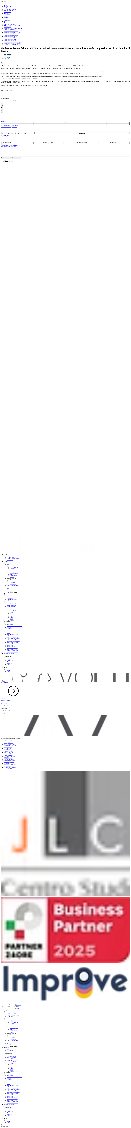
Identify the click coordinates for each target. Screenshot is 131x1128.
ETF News (9, 1079)
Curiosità (9, 1110)
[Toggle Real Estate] (7, 581)
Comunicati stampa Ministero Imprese (13, 42)
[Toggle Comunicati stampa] (7, 609)
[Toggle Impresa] (7, 571)
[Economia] (12, 1021)
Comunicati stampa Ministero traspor (12, 43)
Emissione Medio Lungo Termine (9, 127)
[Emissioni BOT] (65, 134)
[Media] (4, 1120)
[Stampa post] (2, 112)
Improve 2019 (10, 1096)
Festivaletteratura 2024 (12, 1099)
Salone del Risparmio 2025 (13, 1092)
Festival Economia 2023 (12, 1101)
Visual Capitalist (7, 27)
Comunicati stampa (11, 1060)
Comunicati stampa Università (11, 36)
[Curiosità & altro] (4, 1108)
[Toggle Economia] (7, 566)
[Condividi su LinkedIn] (2, 108)
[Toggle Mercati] (4, 595)
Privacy (5, 16)
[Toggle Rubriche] (4, 563)
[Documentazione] (4, 1054)
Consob (8, 752)
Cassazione (9, 744)
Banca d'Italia (10, 745)
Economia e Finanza (8, 6)
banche (8, 743)
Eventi (8, 1084)
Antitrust (12, 1065)
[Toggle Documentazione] (4, 602)
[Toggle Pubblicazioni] (4, 623)
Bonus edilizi (7, 17)
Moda (8, 1112)
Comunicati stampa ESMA (10, 40)
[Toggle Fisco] (7, 589)
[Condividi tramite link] (2, 110)
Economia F (6, 13)
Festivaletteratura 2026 (12, 1085)
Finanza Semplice (11, 1097)
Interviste (6, 1105)
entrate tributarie (10, 767)
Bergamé (9, 1078)
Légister (12, 1032)
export (7, 766)
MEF (8, 747)
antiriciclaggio (9, 764)
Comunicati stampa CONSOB (11, 31)
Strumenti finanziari (8, 10)
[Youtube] (11, 1006)
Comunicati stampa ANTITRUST (12, 32)
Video (8, 1122)
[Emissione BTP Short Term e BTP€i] (65, 144)
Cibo (8, 1116)
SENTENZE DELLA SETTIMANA (13, 25)
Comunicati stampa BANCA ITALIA (13, 28)
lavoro (8, 751)
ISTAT (11, 1070)
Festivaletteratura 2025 (12, 1090)
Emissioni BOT (4, 136)
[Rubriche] (4, 1019)
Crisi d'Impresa (9, 760)
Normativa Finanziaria (12, 1056)
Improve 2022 (10, 1095)
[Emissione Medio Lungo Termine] (65, 124)
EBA (8, 749)
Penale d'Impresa (14, 1028)
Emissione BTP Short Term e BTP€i (9, 146)
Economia (9, 1020)
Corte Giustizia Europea (9, 18)
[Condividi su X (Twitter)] (2, 106)
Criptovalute (10, 1050)
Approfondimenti (14, 1022)
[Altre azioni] (2, 63)
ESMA (11, 1068)
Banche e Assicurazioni (9, 24)
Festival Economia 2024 (12, 1100)
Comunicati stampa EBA (10, 37)
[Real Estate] (7, 1036)
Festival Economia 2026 (12, 1088)
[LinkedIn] (12, 1008)
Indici (8, 1049)
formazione (9, 762)
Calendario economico (12, 1051)
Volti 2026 (9, 1086)
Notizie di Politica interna (13, 1015)
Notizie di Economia (12, 1013)
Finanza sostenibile (11, 1057)
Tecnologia (9, 1114)
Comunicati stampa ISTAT (10, 39)
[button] (67, 554)
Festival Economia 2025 (12, 1093)
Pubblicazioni (10, 1075)
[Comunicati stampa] (16, 1060)
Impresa (5, 5)
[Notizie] (4, 1012)
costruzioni (9, 756)
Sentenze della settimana (9, 1104)
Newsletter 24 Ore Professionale (14, 1077)
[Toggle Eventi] (4, 631)
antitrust (8, 755)
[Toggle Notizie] (4, 556)
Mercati (5, 1047)
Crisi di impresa (7, 12)
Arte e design (10, 1111)
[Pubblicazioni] (4, 1074)
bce (7, 748)
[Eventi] (4, 1082)
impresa (8, 753)
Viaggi (8, 1115)
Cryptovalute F (7, 14)
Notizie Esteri (10, 1016)
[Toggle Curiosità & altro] (4, 657)
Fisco (5, 21)
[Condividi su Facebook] (2, 104)
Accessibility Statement (6, 705)
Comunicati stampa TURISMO (11, 35)
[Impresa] (7, 1026)
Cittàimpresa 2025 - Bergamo (14, 1089)
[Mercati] (7, 1047)
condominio (9, 768)
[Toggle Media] (4, 669)
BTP (8, 758)
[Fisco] (9, 1043)
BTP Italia (9, 759)
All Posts (6, 3)
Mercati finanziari (8, 23)
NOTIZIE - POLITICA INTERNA (12, 44)
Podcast (8, 1121)
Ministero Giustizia (14, 1071)
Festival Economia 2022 (12, 1103)
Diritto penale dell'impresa (10, 9)
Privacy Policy (4, 703)
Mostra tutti (3, 121)
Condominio (7, 20)
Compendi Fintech (11, 1058)
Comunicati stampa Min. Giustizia (12, 33)
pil (6, 763)
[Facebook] (12, 1005)
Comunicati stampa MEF (10, 29)
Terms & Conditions (5, 700)
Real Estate (6, 8)
